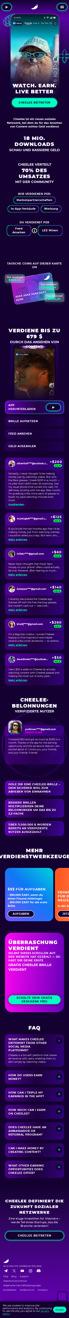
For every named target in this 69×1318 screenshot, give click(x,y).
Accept (59, 1309)
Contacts (43, 1290)
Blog (13, 1276)
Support (24, 1276)
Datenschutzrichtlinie (15, 1281)
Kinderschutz (27, 1290)
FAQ (5, 1276)
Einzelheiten (10, 1290)
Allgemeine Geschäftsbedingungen (22, 1285)
